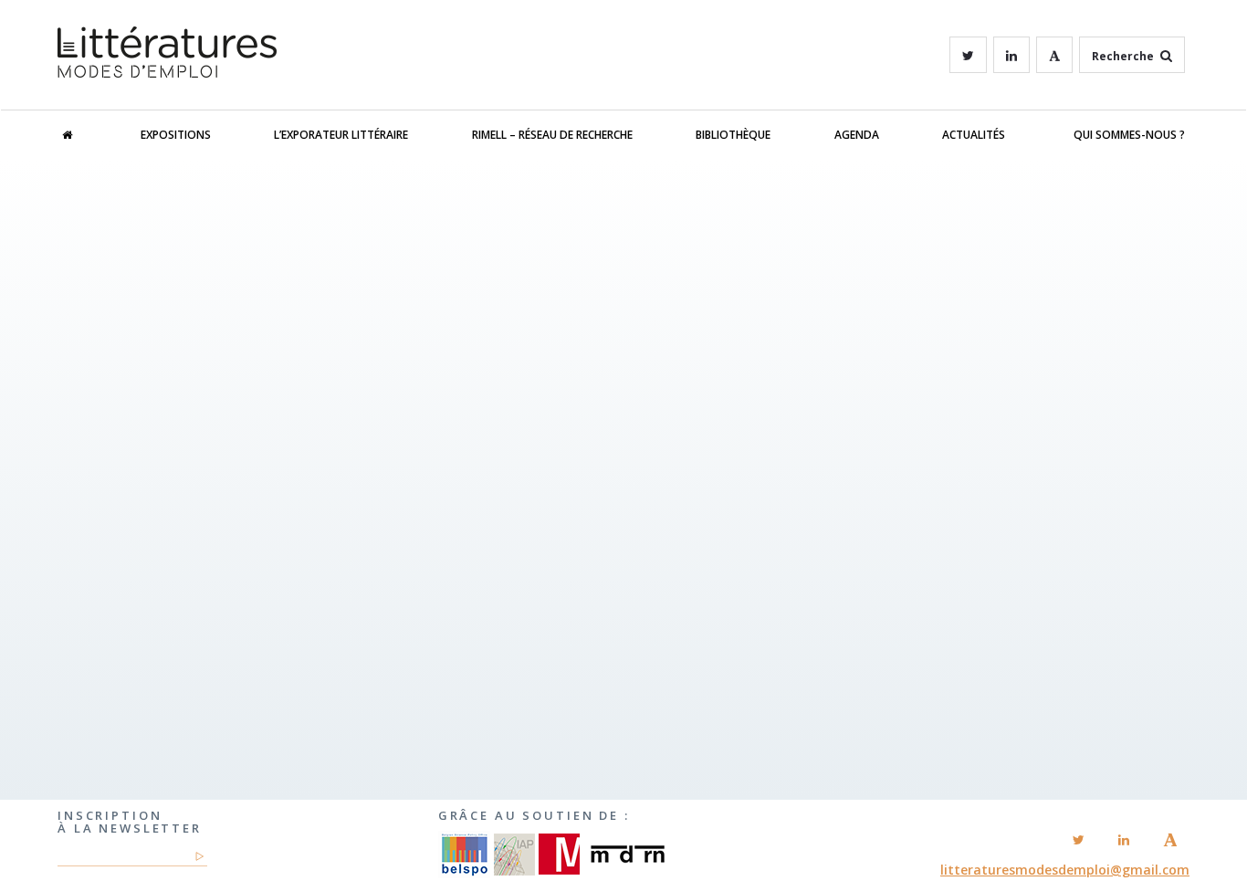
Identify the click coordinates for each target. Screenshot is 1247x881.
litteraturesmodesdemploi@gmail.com (1064, 869)
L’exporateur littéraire (341, 134)
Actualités (973, 134)
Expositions (176, 134)
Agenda (856, 134)
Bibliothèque (733, 134)
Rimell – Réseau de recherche (552, 134)
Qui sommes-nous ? (1129, 134)
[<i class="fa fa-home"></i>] (85, 135)
